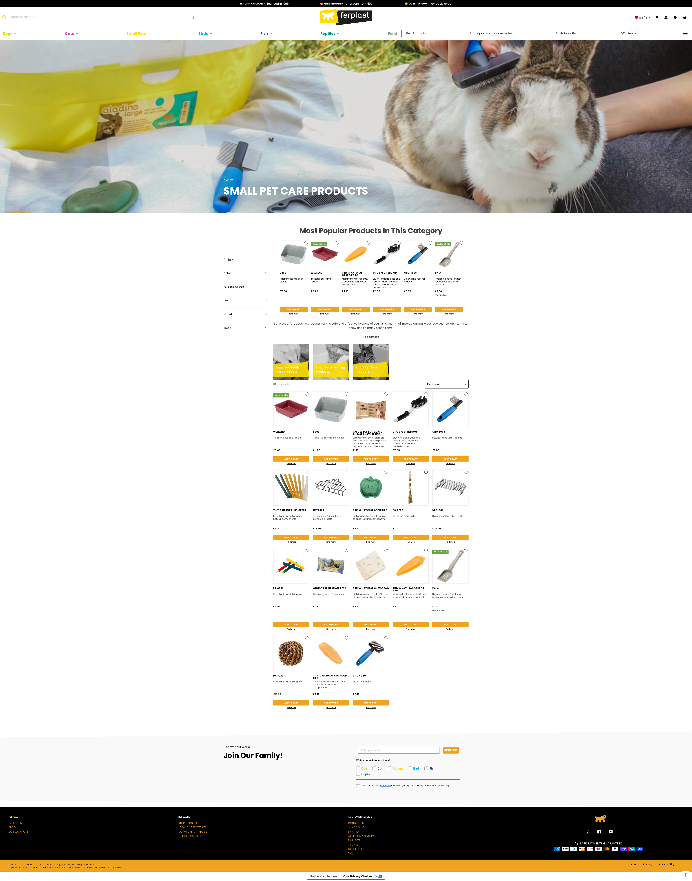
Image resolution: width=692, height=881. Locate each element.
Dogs (7, 33)
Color (227, 273)
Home (227, 179)
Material (228, 314)
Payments (354, 840)
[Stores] (657, 17)
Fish (264, 33)
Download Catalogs (192, 831)
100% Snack (628, 33)
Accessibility (666, 864)
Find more (294, 314)
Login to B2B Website (192, 827)
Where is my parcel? (361, 836)
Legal (633, 864)
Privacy (647, 864)
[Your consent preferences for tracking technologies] (685, 874)
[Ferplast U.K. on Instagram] (587, 832)
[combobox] (105, 17)
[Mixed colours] (437, 300)
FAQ (350, 853)
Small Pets (136, 33)
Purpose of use (233, 287)
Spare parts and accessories (491, 33)
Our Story (15, 823)
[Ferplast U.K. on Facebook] (596, 832)
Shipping (353, 831)
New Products (416, 33)
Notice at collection (323, 876)
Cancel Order (357, 849)
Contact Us (356, 823)
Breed (227, 328)
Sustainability (566, 33)
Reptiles (327, 33)
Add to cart (294, 309)
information (385, 785)
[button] (193, 17)
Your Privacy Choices (358, 876)
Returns (353, 844)
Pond (392, 33)
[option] (264, 4)
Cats (69, 33)
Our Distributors (189, 836)
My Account (356, 827)
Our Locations (18, 831)
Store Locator (188, 823)
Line (225, 300)
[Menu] (685, 33)
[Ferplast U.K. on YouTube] (608, 832)
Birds (203, 33)
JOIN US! (450, 750)
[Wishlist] (675, 17)
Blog (12, 827)
